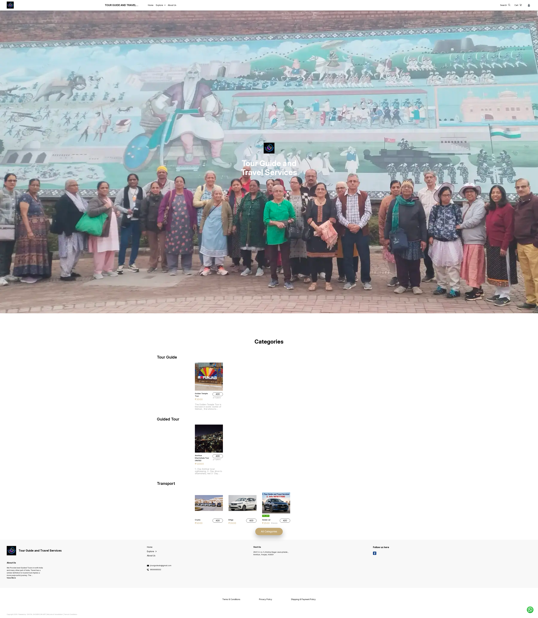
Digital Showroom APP (36, 614)
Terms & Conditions (70, 614)
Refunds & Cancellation (55, 614)
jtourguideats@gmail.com (160, 566)
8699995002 (155, 570)
